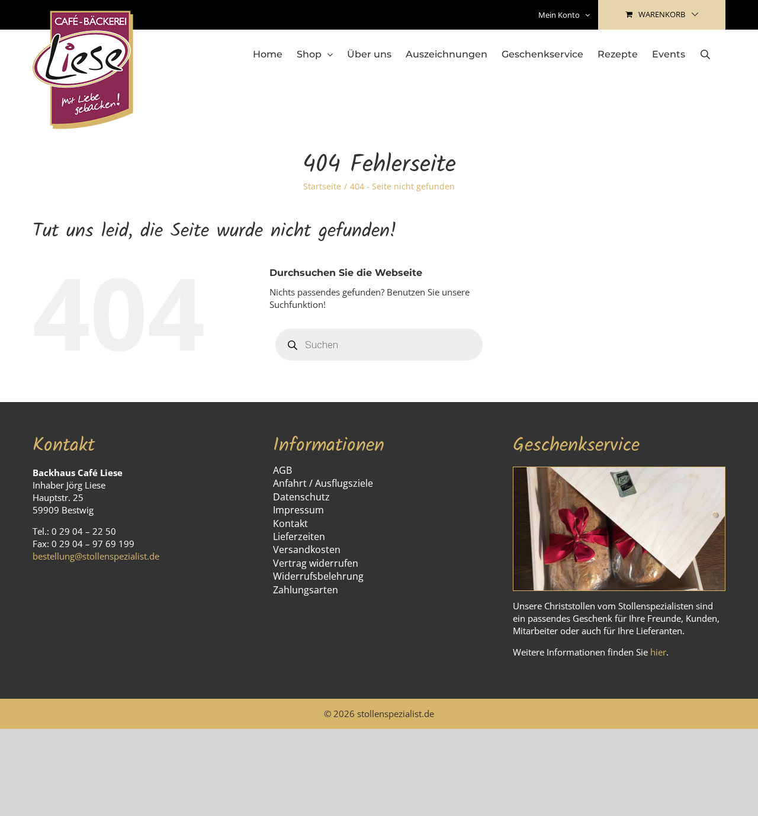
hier (658, 652)
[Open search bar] (705, 54)
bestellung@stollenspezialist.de (96, 556)
